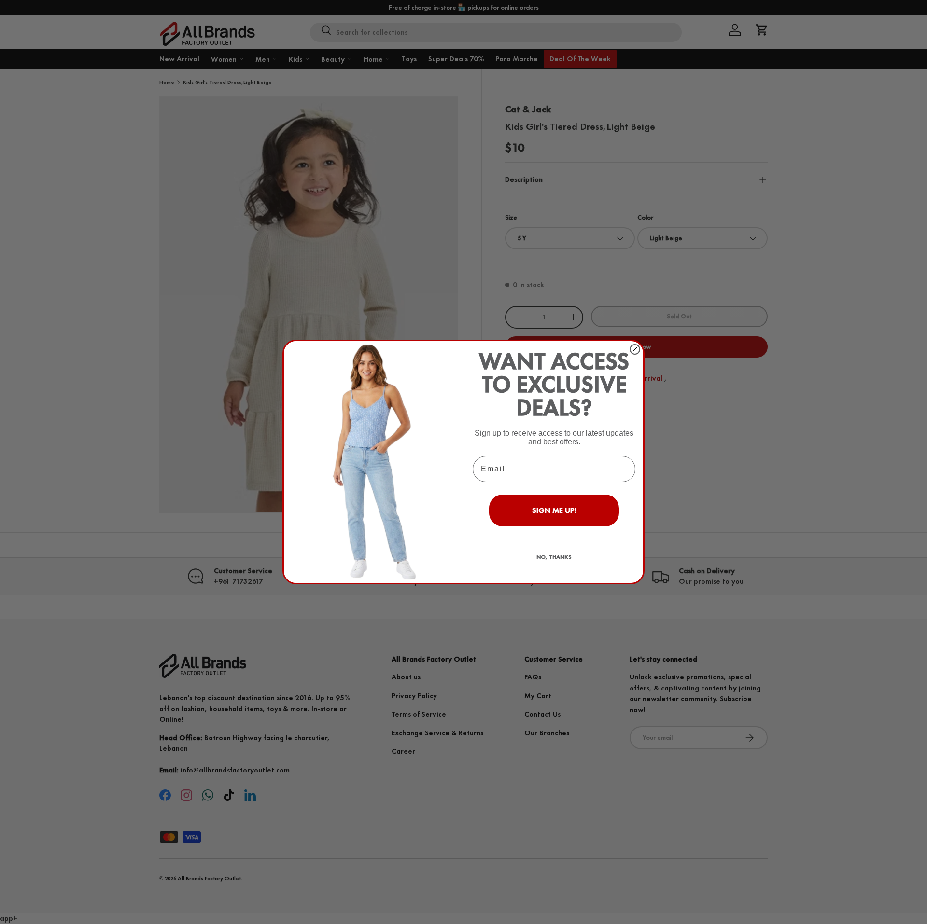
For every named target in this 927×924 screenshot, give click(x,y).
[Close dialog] (635, 349)
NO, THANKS (554, 557)
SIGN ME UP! (554, 510)
